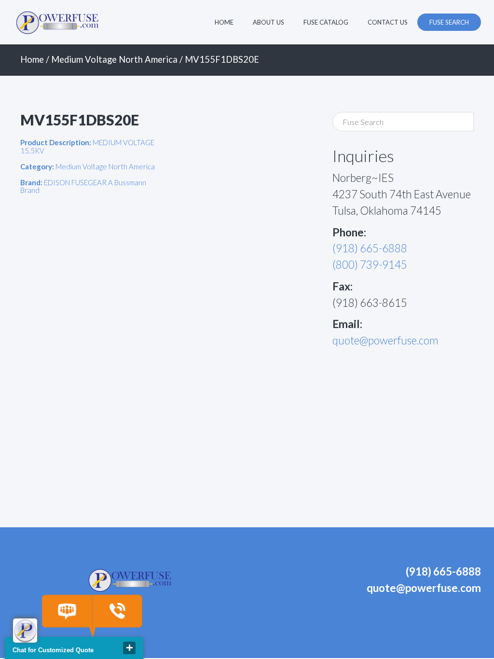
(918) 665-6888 (369, 248)
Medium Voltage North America (114, 59)
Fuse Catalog (325, 22)
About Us (268, 22)
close (129, 648)
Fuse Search (449, 22)
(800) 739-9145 (369, 264)
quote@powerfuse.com (385, 340)
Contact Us (388, 22)
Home (224, 22)
